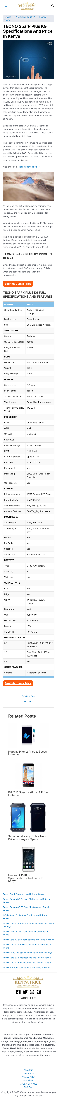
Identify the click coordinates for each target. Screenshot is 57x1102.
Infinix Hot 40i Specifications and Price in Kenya (26, 967)
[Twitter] (25, 991)
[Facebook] (18, 991)
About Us (28, 1070)
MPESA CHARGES (28, 1084)
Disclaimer (28, 1080)
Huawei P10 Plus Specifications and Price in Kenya (25, 878)
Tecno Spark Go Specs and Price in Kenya (23, 894)
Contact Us (28, 1073)
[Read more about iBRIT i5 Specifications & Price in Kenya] (28, 775)
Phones (42, 17)
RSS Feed (28, 1087)
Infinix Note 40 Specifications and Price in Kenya (27, 962)
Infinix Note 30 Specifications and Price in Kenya (27, 957)
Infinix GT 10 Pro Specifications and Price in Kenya (27, 952)
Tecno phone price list (29, 167)
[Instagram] (32, 991)
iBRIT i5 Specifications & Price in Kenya (28, 794)
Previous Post (28, 696)
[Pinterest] (38, 991)
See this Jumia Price (18, 283)
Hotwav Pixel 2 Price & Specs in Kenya (27, 753)
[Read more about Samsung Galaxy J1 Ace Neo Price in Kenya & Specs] (28, 817)
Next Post (28, 702)
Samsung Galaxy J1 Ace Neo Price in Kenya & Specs (27, 838)
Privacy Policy (29, 1077)
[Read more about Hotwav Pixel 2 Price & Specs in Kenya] (28, 735)
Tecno (7, 20)
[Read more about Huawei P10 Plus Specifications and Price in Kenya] (28, 859)
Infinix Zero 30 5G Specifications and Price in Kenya (28, 939)
